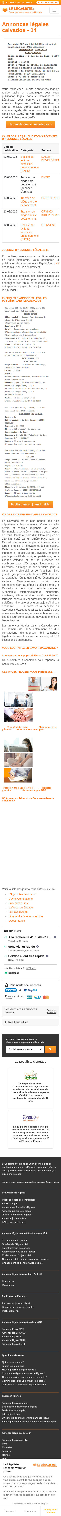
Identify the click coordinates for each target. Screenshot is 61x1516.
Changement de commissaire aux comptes (25, 1259)
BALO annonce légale (13, 1222)
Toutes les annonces (51, 1011)
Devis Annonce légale (13, 1410)
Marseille (7, 1447)
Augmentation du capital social (18, 1251)
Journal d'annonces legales (16, 1214)
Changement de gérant (14, 1240)
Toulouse (7, 1451)
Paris (4, 1443)
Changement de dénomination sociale (22, 1262)
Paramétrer (30, 1511)
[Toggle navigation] (54, 10)
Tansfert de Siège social (15, 1244)
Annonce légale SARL (13, 1340)
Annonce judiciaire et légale (17, 1211)
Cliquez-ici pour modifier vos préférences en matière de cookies (30, 1182)
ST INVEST (48, 225)
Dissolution (8, 1285)
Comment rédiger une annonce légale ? (23, 1373)
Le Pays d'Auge (18, 911)
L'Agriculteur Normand (22, 894)
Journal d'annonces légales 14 (25, 249)
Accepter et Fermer (50, 1511)
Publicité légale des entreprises (18, 1199)
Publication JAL (10, 1310)
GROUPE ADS (50, 198)
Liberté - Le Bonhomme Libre (26, 916)
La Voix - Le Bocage (21, 907)
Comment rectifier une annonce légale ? (23, 1380)
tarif (57, 263)
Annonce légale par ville (15, 1440)
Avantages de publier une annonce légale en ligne (29, 1421)
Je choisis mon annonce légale (29, 124)
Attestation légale (11, 1414)
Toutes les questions (13, 1366)
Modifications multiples (30, 729)
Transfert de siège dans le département (29, 202)
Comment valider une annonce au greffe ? (24, 1377)
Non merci (10, 1511)
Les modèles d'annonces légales (19, 1406)
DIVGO (45, 177)
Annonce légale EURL (14, 1344)
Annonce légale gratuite (14, 1403)
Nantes (6, 1454)
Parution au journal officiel (19, 787)
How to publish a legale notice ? (19, 1369)
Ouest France (17, 920)
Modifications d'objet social (16, 1255)
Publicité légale (10, 1203)
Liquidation (8, 1281)
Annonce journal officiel (14, 1218)
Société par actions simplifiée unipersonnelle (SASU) (30, 163)
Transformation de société (16, 1248)
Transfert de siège (17, 727)
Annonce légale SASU (14, 1332)
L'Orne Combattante (21, 898)
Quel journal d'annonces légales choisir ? (24, 1384)
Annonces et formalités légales (18, 1207)
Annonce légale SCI (12, 1336)
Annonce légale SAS (34, 790)
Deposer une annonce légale (17, 1307)
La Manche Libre (19, 903)
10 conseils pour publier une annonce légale (25, 1417)
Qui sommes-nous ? (13, 1362)
